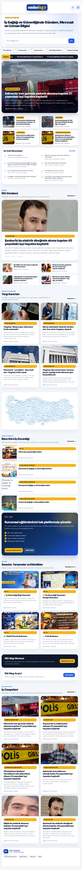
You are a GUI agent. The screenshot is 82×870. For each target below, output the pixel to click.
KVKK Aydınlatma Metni (10, 856)
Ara (71, 41)
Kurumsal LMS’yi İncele (13, 550)
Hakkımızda (33, 856)
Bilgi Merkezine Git (67, 661)
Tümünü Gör (71, 196)
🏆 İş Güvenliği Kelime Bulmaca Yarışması (46, 57)
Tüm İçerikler (69, 675)
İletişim (40, 856)
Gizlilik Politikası (23, 856)
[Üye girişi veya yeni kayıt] (73, 7)
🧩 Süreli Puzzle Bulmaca (71, 57)
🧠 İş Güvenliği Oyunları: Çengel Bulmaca (15, 57)
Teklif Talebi (29, 550)
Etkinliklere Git (70, 567)
